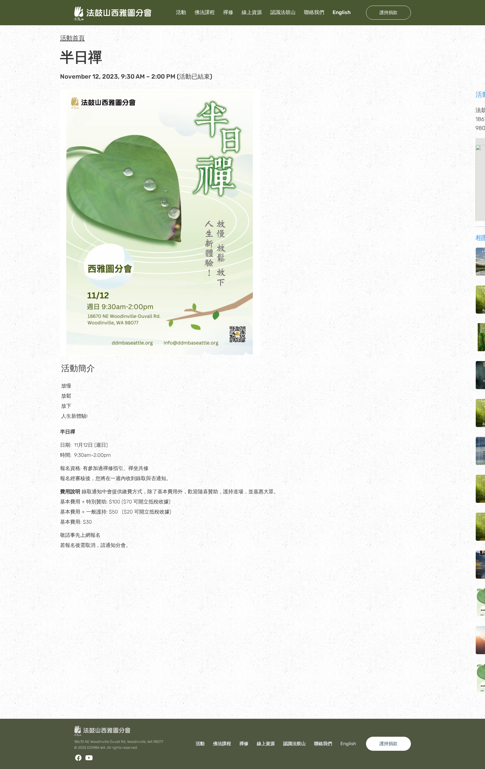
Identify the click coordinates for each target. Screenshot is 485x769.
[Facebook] (78, 758)
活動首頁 (72, 38)
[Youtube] (89, 758)
